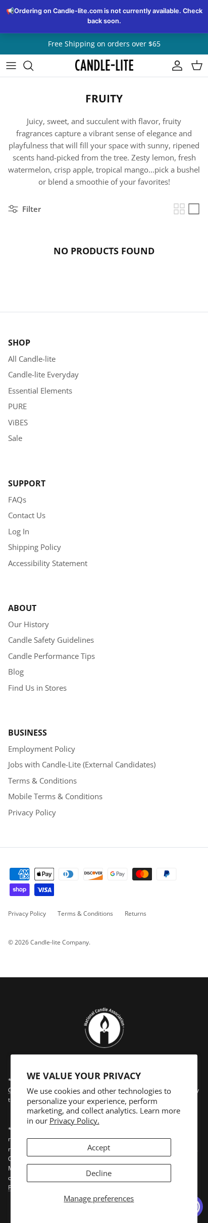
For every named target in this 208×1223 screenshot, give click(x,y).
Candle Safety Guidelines (51, 640)
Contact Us (26, 515)
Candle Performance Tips (51, 656)
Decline (99, 1173)
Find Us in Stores (37, 688)
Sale (15, 438)
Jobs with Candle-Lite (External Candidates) (81, 764)
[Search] (33, 65)
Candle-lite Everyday (43, 374)
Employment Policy (41, 749)
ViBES (18, 422)
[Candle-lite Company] (104, 65)
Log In (18, 531)
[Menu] (11, 65)
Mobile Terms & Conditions (55, 796)
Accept (98, 1147)
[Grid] (179, 209)
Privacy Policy (32, 812)
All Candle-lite (32, 359)
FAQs (17, 499)
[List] (194, 209)
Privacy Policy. (74, 1121)
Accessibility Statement (47, 563)
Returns (135, 913)
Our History (28, 624)
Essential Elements (40, 390)
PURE (17, 406)
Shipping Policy (34, 547)
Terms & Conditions (42, 780)
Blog (16, 671)
